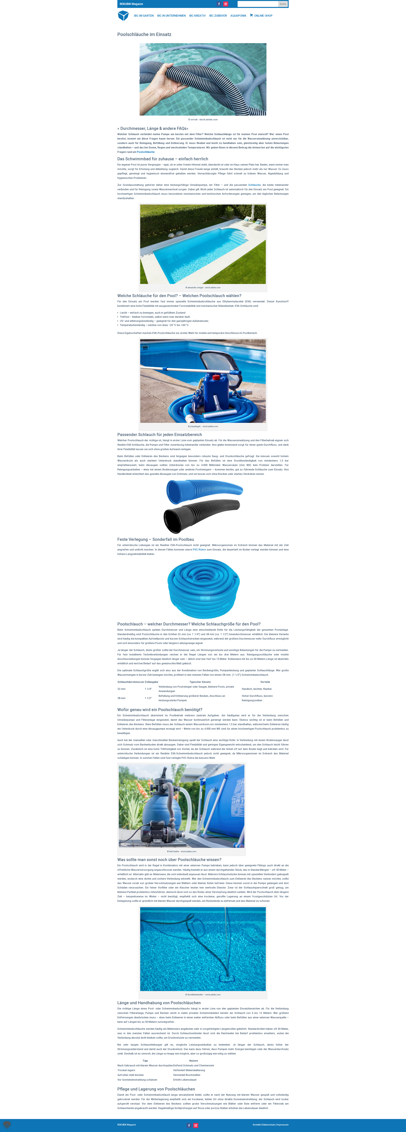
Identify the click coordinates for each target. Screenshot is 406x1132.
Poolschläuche (146, 151)
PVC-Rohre (199, 549)
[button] (7, 1125)
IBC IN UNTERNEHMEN (171, 15)
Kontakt (257, 1124)
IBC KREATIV (197, 15)
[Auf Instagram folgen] (225, 4)
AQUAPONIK (238, 15)
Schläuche (254, 184)
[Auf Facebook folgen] (219, 4)
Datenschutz (268, 1124)
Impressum (283, 1124)
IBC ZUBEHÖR (218, 15)
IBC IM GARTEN (144, 15)
